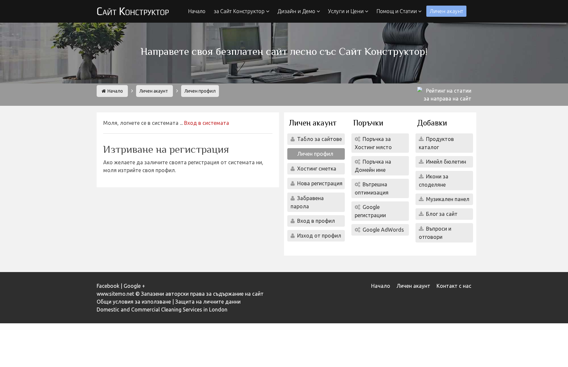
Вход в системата (206, 123)
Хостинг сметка (316, 169)
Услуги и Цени (346, 11)
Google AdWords (382, 230)
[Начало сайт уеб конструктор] (133, 12)
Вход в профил (315, 221)
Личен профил (314, 154)
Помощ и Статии (397, 11)
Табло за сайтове (319, 139)
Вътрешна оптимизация (372, 188)
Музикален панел (447, 199)
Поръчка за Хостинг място (373, 143)
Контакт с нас (454, 286)
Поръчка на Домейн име (373, 166)
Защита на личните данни (208, 302)
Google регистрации (370, 211)
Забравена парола (307, 202)
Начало (196, 11)
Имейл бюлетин (445, 162)
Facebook (108, 286)
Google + (134, 286)
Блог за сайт (441, 214)
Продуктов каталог (436, 143)
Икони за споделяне (433, 180)
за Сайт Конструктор (240, 11)
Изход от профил (318, 236)
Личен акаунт (446, 11)
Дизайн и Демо (297, 11)
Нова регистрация (319, 183)
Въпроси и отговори (435, 233)
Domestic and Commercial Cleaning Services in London (162, 309)
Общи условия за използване (134, 302)
